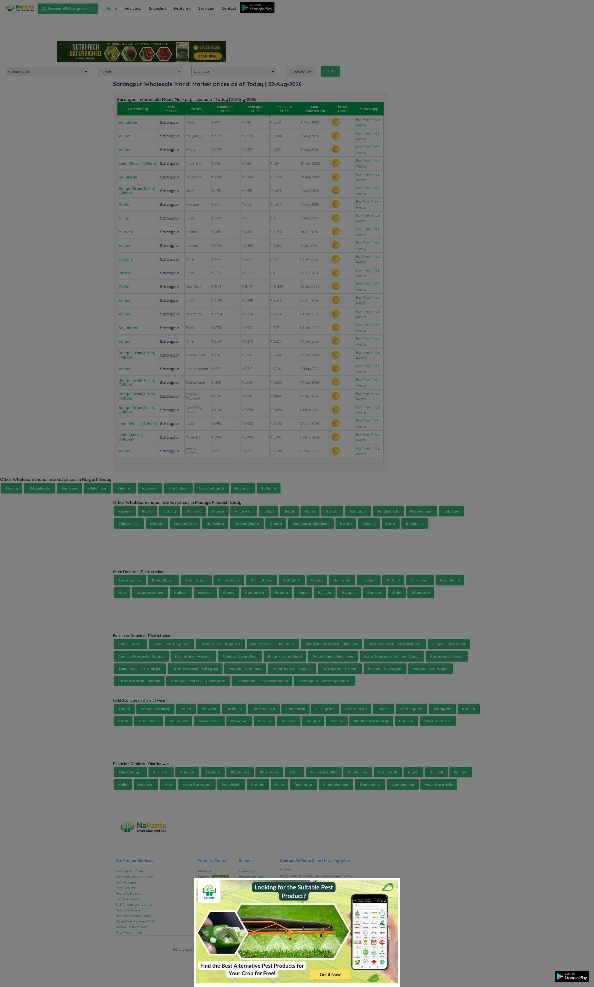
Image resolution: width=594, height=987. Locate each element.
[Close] (390, 885)
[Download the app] (572, 976)
